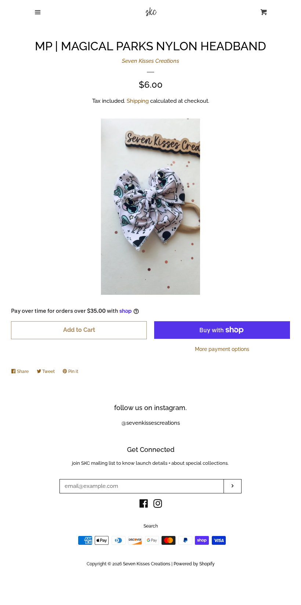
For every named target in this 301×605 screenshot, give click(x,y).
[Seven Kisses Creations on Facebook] (143, 505)
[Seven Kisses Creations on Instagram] (157, 505)
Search (151, 526)
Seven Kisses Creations (150, 61)
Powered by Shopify (194, 563)
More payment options (222, 349)
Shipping (138, 101)
